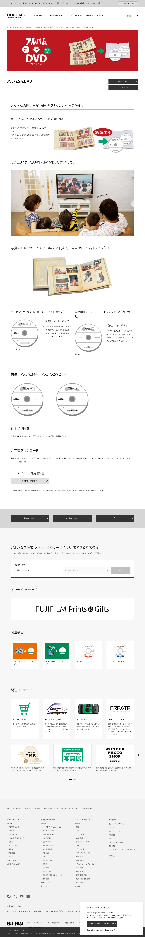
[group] (72, 50)
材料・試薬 (79, 871)
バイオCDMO (47, 871)
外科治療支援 (47, 860)
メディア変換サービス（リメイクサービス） (68, 27)
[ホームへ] (14, 16)
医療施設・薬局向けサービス (52, 875)
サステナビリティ (114, 831)
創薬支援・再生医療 (83, 879)
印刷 (78, 827)
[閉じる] (139, 907)
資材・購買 (112, 846)
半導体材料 (80, 860)
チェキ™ (11, 831)
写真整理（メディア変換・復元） (44, 27)
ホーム (9, 27)
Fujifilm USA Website (128, 3)
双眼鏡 (10, 849)
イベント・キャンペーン (14, 860)
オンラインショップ (13, 864)
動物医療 (45, 879)
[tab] (70, 675)
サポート (10, 856)
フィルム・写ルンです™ (16, 838)
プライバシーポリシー (61, 933)
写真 (78, 831)
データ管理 (80, 849)
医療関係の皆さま (48, 820)
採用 (110, 839)
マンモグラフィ (47, 838)
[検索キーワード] (136, 16)
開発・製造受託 (81, 875)
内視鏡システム (47, 842)
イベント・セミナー (81, 886)
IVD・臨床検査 (47, 849)
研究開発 (112, 835)
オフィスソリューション (84, 853)
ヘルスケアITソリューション (51, 827)
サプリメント (12, 845)
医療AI (44, 856)
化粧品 (10, 842)
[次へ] (138, 653)
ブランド (111, 827)
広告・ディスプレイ (82, 842)
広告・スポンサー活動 (116, 842)
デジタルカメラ (13, 827)
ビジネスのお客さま (83, 820)
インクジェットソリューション (86, 864)
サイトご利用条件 (54, 923)
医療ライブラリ (46, 882)
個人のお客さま (18, 27)
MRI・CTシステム (48, 831)
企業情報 (112, 820)
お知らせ (112, 856)
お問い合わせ (69, 923)
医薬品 (44, 864)
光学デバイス (81, 834)
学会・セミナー (46, 886)
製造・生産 (79, 856)
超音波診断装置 (48, 845)
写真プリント (29, 27)
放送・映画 (79, 838)
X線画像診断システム (49, 834)
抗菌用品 (11, 853)
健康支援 (79, 882)
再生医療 (45, 868)
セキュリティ (80, 845)
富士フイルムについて (116, 824)
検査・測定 (46, 853)
